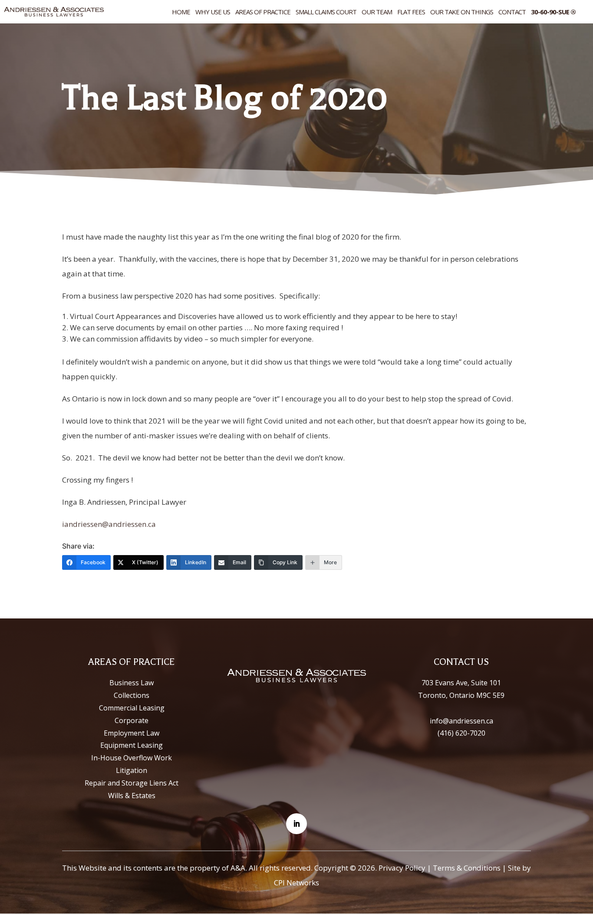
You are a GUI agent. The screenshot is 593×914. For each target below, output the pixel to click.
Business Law (131, 682)
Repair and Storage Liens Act (131, 783)
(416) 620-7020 (461, 733)
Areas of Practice (262, 12)
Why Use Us (212, 12)
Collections (131, 695)
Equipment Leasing (131, 745)
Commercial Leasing (132, 708)
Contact (512, 12)
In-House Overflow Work (131, 758)
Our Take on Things (461, 12)
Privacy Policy (402, 868)
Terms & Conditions (467, 868)
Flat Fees (411, 12)
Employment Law (131, 733)
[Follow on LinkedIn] (296, 823)
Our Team (377, 12)
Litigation (131, 770)
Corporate (131, 720)
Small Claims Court (326, 12)
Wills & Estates (131, 795)
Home (181, 12)
